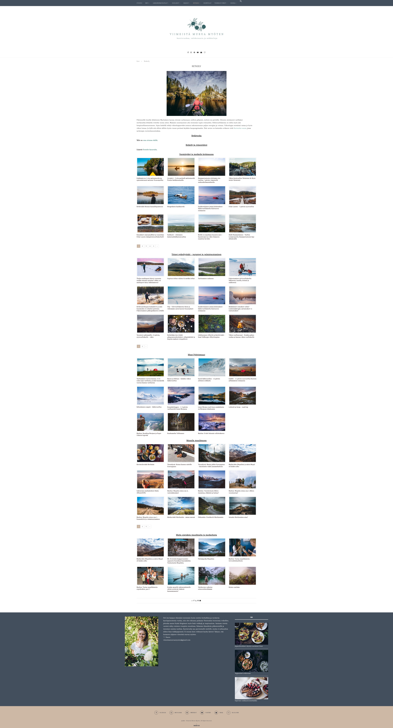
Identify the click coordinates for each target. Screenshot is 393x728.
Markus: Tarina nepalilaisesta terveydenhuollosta (239, 560)
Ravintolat (207, 3)
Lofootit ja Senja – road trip (238, 407)
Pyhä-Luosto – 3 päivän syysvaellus (241, 207)
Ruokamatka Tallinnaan (175, 433)
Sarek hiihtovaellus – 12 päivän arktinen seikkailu (209, 380)
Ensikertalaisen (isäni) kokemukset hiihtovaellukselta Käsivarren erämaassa (210, 209)
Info (146, 3)
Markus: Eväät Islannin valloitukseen (211, 433)
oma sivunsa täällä (150, 140)
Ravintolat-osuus (240, 128)
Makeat (186, 3)
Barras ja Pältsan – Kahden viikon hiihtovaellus (179, 380)
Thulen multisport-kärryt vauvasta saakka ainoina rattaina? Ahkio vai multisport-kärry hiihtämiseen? (149, 280)
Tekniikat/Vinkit (220, 3)
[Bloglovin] (205, 52)
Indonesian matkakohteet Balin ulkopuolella (148, 492)
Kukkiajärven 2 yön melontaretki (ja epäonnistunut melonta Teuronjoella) (150, 179)
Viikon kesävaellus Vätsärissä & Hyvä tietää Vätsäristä (242, 179)
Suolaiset (175, 3)
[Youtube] (198, 52)
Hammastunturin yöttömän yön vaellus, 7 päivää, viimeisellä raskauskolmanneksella (209, 180)
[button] (241, 1)
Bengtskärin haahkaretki (176, 207)
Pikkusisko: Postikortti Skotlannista (210, 517)
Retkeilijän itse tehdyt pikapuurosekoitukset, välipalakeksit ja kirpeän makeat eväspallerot (181, 337)
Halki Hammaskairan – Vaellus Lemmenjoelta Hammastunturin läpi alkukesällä (241, 237)
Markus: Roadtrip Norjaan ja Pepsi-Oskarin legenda (149, 434)
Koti (138, 61)
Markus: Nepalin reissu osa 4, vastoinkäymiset (177, 492)
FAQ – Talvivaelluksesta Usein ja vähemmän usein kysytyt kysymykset (180, 308)
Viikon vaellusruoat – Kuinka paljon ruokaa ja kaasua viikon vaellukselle (241, 336)
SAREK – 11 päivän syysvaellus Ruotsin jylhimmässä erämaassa (242, 380)
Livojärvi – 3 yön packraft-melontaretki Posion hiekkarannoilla (181, 179)
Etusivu (139, 3)
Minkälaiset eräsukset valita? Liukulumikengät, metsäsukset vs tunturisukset (240, 309)
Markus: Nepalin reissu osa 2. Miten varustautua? (241, 492)
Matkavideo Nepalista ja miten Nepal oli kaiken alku (242, 465)
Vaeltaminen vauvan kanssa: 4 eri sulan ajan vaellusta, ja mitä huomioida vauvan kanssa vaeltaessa (150, 381)
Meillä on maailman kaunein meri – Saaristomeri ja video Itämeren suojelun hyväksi (210, 237)
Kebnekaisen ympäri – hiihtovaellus (149, 407)
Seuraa (232, 3)
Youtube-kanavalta (150, 150)
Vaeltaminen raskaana (206, 278)
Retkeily (196, 3)
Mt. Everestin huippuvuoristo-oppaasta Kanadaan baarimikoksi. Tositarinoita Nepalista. (179, 561)
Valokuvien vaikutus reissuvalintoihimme (205, 588)
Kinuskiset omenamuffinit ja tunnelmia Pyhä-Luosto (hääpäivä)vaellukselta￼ (150, 236)
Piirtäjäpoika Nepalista (206, 559)
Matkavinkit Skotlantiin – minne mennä (181, 517)
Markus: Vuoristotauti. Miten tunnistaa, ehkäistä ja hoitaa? (208, 492)
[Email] (201, 52)
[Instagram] (191, 52)
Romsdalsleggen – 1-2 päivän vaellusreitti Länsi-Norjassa (177, 408)
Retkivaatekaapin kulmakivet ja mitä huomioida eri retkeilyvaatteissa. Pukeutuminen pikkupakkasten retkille (150, 309)
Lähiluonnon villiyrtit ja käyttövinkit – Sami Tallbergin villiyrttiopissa (211, 336)
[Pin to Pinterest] (198, 600)
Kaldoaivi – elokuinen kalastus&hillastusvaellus (176, 236)
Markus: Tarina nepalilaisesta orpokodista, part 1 (147, 588)
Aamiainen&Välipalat (160, 3)
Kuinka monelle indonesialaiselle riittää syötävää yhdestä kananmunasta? (179, 589)
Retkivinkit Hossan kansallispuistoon (150, 207)
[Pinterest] (194, 52)
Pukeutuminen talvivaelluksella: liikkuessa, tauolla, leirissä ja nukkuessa (240, 280)
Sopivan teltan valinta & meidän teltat (181, 278)
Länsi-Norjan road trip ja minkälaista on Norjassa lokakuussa (211, 408)
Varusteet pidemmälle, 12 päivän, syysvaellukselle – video (148, 336)
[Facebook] (188, 52)
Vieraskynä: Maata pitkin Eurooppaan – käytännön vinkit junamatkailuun (211, 465)
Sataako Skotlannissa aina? (238, 517)
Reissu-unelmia (234, 587)
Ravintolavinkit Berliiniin (145, 464)
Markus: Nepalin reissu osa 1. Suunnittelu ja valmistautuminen (148, 518)
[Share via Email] (200, 600)
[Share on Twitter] (196, 600)
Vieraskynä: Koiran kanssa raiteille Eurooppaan (179, 465)
